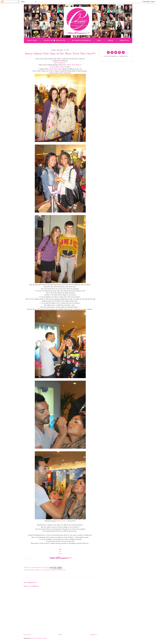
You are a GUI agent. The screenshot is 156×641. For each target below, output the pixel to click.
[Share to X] (57, 568)
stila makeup (46, 569)
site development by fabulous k (116, 56)
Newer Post (27, 634)
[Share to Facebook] (59, 568)
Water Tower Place (73, 65)
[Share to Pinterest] (61, 568)
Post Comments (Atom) (39, 638)
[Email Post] (50, 567)
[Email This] (53, 568)
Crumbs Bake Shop (54, 69)
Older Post (93, 634)
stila (80, 69)
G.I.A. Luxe (63, 521)
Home (60, 634)
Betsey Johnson (59, 63)
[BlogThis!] (55, 568)
